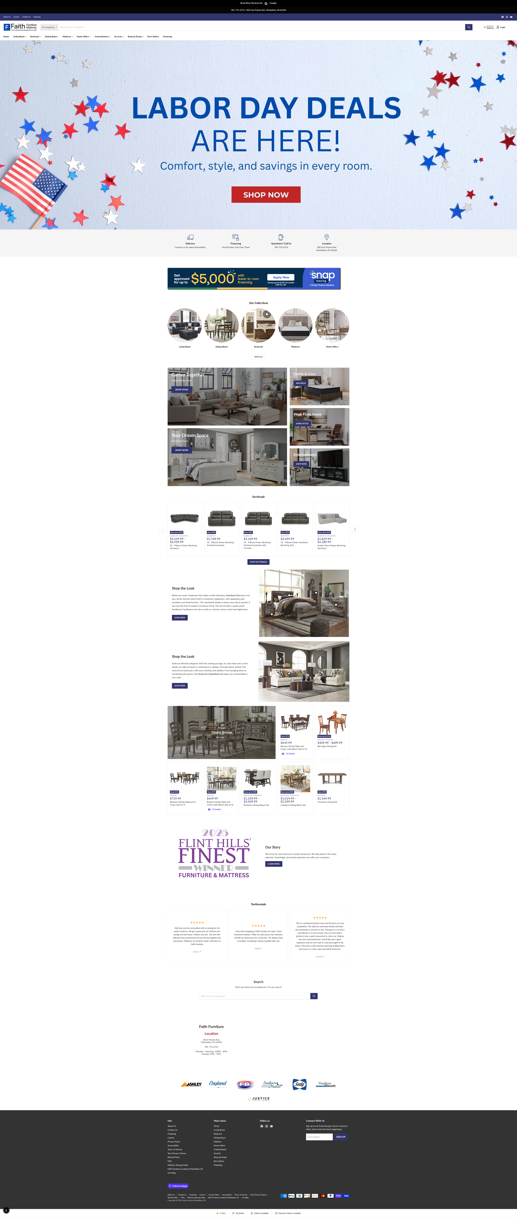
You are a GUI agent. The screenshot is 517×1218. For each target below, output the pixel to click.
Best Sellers (153, 36)
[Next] (355, 529)
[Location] (327, 243)
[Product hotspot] (289, 595)
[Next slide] (509, 135)
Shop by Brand (135, 36)
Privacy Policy (174, 1141)
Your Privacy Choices (177, 1153)
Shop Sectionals (258, 562)
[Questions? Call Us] (281, 243)
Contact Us (26, 17)
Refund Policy (174, 1157)
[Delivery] (190, 243)
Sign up (340, 1136)
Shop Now (179, 617)
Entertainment (102, 36)
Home (6, 36)
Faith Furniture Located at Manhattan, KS (185, 1169)
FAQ (170, 1161)
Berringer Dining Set (327, 746)
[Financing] (236, 243)
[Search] (468, 27)
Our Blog (172, 1173)
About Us (7, 17)
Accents (118, 36)
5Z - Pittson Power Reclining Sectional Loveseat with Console (257, 545)
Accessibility (173, 1145)
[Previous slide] (7, 135)
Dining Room (51, 36)
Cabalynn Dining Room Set (293, 805)
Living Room (19, 36)
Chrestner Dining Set (327, 802)
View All (258, 357)
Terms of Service (175, 1149)
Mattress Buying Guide (178, 1165)
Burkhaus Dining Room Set (256, 805)
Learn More (274, 864)
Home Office (83, 36)
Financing (37, 17)
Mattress (67, 36)
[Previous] (162, 529)
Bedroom (35, 36)
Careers (16, 17)
